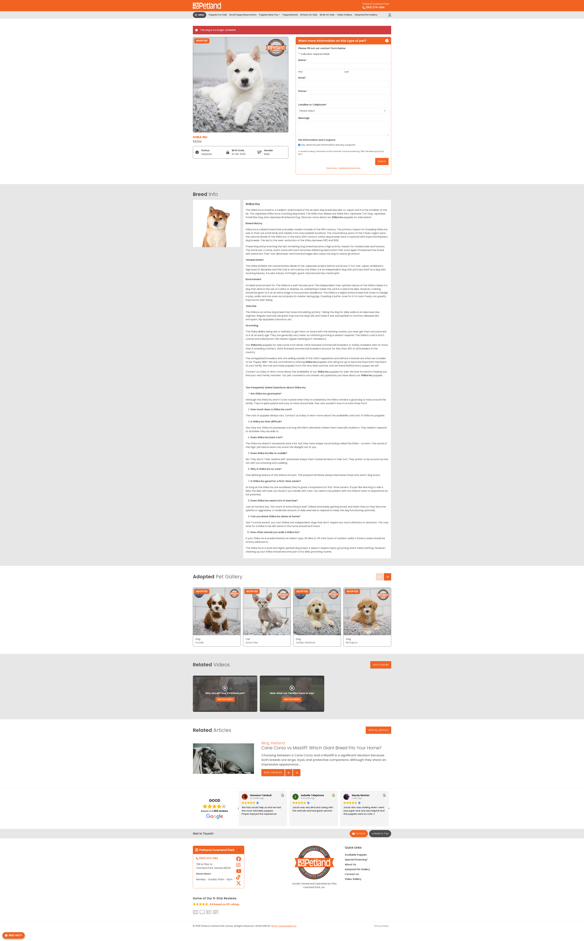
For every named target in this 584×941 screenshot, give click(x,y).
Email (302, 77)
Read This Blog (273, 772)
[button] (388, 808)
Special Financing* (356, 859)
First (300, 71)
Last (346, 71)
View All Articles (378, 730)
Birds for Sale (327, 14)
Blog (265, 743)
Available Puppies (356, 854)
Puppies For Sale (218, 14)
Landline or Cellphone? (312, 104)
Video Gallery (344, 14)
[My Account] (389, 15)
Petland (278, 743)
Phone (303, 91)
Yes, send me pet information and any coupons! (328, 144)
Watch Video (225, 699)
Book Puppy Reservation (243, 14)
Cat (248, 639)
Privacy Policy (381, 925)
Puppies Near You (268, 14)
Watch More (381, 664)
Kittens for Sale (308, 14)
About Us (350, 864)
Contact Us (352, 874)
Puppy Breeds (290, 14)
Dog (197, 639)
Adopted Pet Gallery (366, 14)
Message (303, 118)
